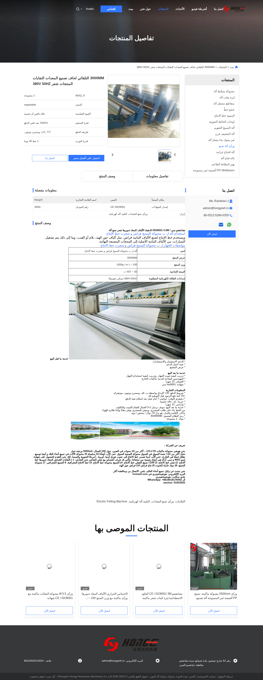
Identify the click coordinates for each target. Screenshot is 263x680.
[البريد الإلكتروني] (221, 225)
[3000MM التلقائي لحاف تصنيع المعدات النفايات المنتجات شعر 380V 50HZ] (143, 111)
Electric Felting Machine (112, 501)
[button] (232, 574)
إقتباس (111, 8)
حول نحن (145, 8)
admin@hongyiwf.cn (216, 208)
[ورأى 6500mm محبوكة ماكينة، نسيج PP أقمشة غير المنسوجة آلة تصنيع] (213, 566)
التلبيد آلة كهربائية (139, 501)
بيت (130, 8)
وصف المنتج (107, 176)
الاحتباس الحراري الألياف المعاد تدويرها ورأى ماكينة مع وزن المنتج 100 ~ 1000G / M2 (105, 596)
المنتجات (163, 8)
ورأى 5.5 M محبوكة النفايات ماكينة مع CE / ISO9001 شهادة (50, 596)
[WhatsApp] (229, 225)
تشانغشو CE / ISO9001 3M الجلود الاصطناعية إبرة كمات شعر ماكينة (162, 596)
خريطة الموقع (226, 676)
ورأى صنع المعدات (163, 501)
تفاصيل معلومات (157, 176)
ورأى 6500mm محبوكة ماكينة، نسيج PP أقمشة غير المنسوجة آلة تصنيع (215, 596)
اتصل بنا (218, 8)
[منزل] (234, 9)
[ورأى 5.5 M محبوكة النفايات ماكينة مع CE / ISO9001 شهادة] (49, 566)
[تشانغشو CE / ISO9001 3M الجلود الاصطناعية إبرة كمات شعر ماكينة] (158, 566)
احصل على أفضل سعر (86, 158)
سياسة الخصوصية (206, 676)
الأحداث (180, 8)
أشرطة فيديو (199, 8)
